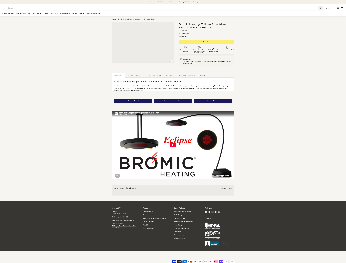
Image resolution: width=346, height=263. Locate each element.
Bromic (184, 31)
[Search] (320, 8)
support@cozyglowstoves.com (125, 220)
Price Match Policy (179, 218)
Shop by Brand (20, 13)
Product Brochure (213, 101)
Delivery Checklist (148, 221)
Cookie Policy (178, 215)
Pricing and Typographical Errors (183, 221)
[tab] (118, 75)
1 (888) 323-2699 (123, 217)
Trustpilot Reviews (148, 228)
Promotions (31, 13)
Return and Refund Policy (181, 228)
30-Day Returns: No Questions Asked (213, 50)
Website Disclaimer (180, 238)
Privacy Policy (178, 225)
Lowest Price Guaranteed (227, 49)
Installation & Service (93, 13)
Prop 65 (145, 225)
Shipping (82, 13)
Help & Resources (51, 13)
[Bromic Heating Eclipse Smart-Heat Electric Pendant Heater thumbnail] (115, 24)
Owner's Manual (133, 101)
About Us (146, 215)
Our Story (40, 13)
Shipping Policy (178, 231)
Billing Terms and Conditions (182, 211)
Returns (74, 13)
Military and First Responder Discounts (154, 218)
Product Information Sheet (173, 101)
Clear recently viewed (226, 188)
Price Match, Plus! (64, 13)
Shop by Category (7, 13)
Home (114, 19)
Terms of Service (179, 235)
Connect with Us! (148, 211)
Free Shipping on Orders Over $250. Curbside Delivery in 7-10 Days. (199, 51)
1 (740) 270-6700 (121, 213)
